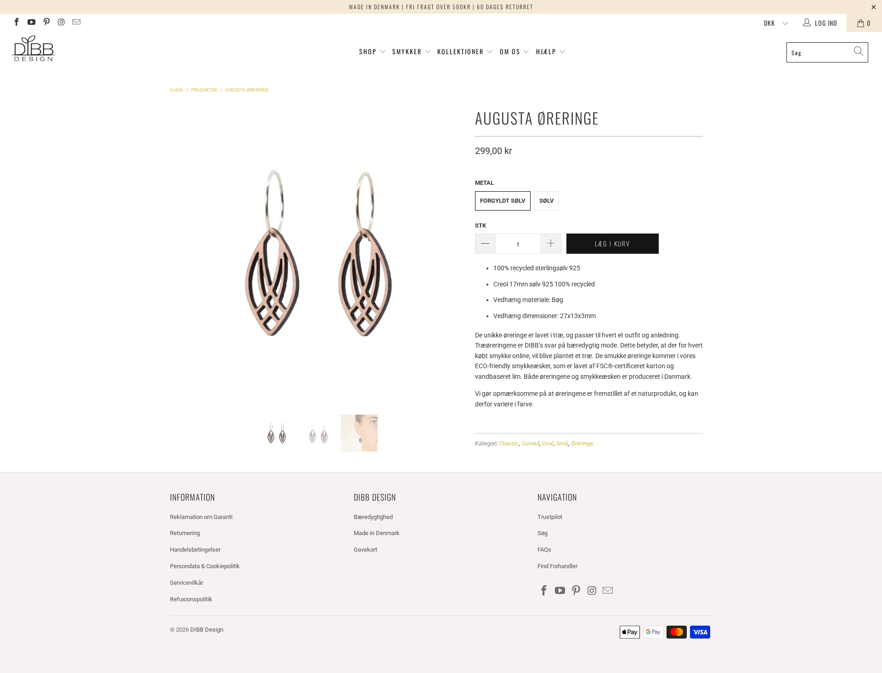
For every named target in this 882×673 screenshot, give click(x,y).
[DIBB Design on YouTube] (31, 23)
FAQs (544, 549)
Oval (548, 443)
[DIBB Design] (75, 49)
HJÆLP (547, 51)
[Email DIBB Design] (75, 23)
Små (562, 443)
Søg (542, 533)
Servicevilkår (186, 582)
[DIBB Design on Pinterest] (46, 23)
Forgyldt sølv (503, 200)
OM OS (510, 51)
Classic (509, 443)
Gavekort (365, 549)
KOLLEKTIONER (461, 51)
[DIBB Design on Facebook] (16, 23)
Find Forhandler (557, 566)
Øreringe (582, 443)
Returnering (185, 533)
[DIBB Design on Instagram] (61, 23)
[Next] (457, 253)
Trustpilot (549, 516)
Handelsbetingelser (195, 549)
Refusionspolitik (191, 599)
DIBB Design (206, 629)
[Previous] (179, 253)
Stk (480, 225)
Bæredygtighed (373, 516)
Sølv (546, 200)
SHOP (368, 51)
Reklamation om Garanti (201, 516)
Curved (530, 443)
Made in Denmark (377, 533)
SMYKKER (408, 51)
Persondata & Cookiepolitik (205, 566)
